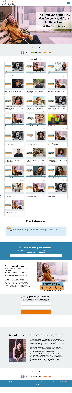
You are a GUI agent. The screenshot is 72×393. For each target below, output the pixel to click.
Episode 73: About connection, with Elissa (13, 177)
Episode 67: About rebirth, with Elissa (12, 212)
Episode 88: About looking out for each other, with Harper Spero (56, 74)
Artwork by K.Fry (52, 381)
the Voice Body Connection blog (36, 252)
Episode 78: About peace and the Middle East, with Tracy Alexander (35, 144)
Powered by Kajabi (62, 381)
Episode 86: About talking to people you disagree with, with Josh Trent (35, 92)
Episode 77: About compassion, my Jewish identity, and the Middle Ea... (57, 144)
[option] (36, 232)
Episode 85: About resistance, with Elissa (56, 91)
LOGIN (68, 3)
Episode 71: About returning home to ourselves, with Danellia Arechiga (55, 178)
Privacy (42, 381)
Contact (46, 381)
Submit (36, 312)
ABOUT (52, 3)
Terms (39, 381)
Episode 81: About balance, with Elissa (13, 125)
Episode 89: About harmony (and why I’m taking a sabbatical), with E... (35, 74)
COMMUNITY (58, 3)
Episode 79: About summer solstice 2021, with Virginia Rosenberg (13, 144)
